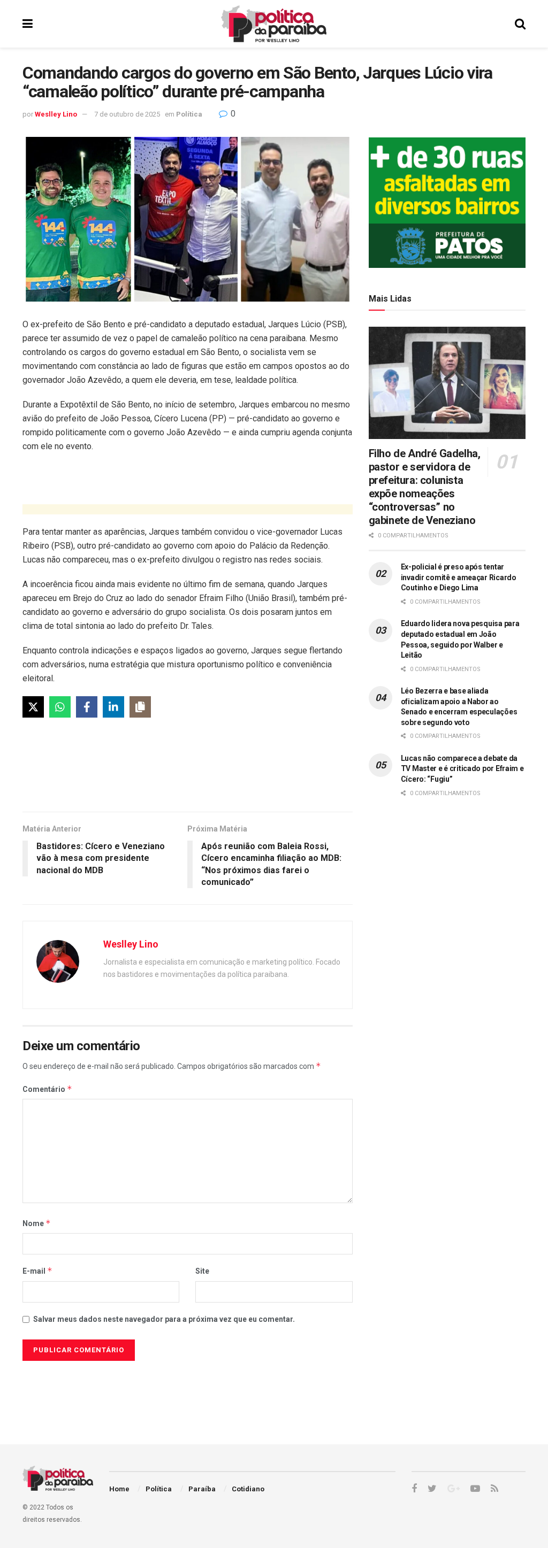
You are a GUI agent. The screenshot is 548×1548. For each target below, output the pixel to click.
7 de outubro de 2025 (127, 114)
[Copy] (140, 707)
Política (189, 114)
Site (202, 1271)
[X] (33, 707)
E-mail (37, 1271)
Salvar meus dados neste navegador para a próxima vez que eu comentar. (164, 1319)
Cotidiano (248, 1489)
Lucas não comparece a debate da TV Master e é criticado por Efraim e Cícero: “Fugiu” (462, 768)
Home (119, 1489)
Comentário (47, 1089)
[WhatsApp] (60, 707)
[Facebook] (86, 707)
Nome (36, 1223)
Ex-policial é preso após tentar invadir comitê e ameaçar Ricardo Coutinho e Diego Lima (458, 577)
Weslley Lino (56, 114)
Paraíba (202, 1489)
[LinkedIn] (113, 707)
